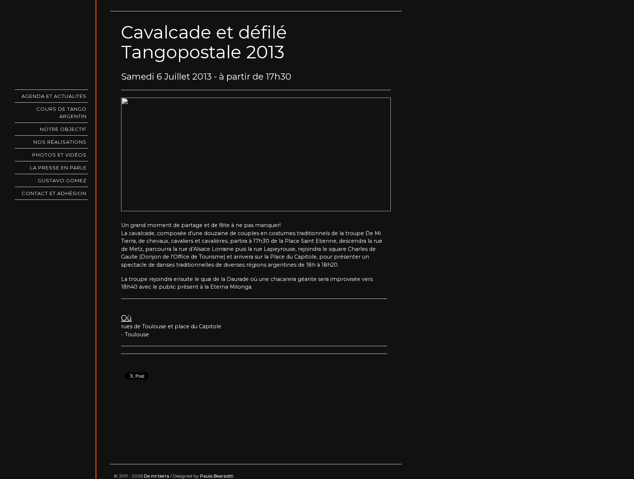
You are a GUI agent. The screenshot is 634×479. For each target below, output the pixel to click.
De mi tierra (156, 476)
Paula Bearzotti (216, 476)
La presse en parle (58, 168)
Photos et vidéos (59, 155)
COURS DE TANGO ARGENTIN (61, 112)
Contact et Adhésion (54, 193)
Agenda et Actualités (54, 96)
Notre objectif (63, 129)
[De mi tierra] (51, 44)
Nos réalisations (60, 142)
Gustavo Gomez (62, 180)
